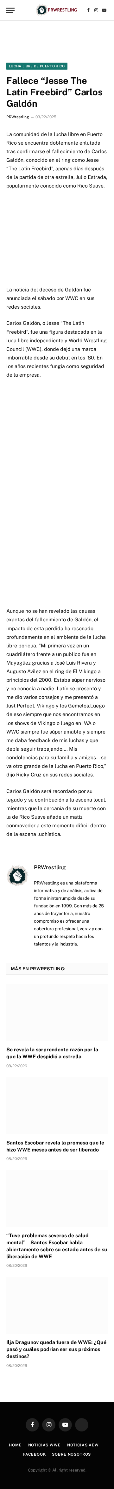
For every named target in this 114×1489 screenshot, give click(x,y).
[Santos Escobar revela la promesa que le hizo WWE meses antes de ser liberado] (57, 1105)
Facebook (34, 1454)
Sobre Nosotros (71, 1454)
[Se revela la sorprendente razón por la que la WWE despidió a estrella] (57, 1012)
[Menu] (10, 10)
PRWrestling (17, 117)
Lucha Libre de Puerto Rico (37, 66)
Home (15, 1445)
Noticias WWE (44, 1445)
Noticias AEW (83, 1445)
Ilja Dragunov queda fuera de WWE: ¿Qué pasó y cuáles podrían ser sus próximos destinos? (56, 1349)
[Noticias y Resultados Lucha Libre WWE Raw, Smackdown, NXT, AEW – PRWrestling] (57, 10)
